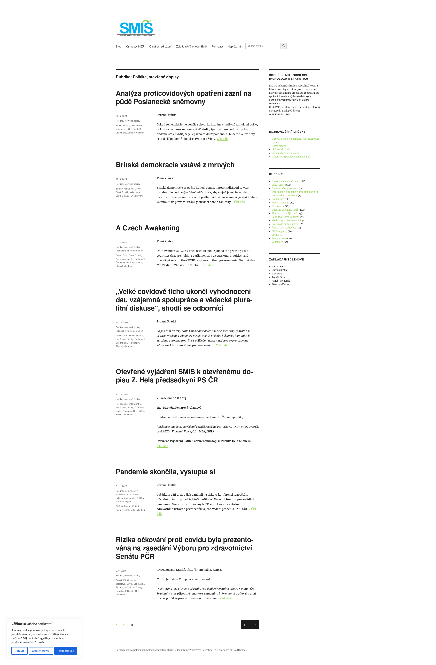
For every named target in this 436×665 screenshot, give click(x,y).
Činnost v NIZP (135, 46)
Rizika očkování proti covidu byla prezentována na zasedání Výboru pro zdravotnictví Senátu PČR (184, 547)
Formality (217, 46)
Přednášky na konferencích (129, 250)
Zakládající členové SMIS (191, 46)
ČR (135, 583)
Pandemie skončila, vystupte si (165, 471)
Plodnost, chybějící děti (284, 213)
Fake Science (279, 184)
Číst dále (222, 138)
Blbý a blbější (279, 146)
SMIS (118, 414)
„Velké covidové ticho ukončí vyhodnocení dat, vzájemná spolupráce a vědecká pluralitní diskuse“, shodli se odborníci (184, 299)
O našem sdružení (160, 46)
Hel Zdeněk (121, 403)
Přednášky (125, 262)
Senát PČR (132, 590)
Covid (138, 188)
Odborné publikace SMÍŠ (285, 209)
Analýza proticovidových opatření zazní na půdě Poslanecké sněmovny (183, 97)
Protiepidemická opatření (285, 224)
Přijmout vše (66, 650)
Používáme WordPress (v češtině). (195, 650)
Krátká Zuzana (123, 125)
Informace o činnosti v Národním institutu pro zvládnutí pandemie (127, 494)
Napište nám (235, 46)
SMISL (275, 234)
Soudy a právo (279, 238)
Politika (124, 342)
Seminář (137, 129)
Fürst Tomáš (122, 192)
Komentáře (278, 199)
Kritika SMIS (134, 403)
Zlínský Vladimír (135, 132)
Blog (118, 46)
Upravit (19, 650)
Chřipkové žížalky (281, 149)
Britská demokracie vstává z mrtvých (175, 164)
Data (125, 255)
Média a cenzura (280, 202)
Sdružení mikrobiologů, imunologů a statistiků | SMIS (145, 650)
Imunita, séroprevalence (285, 188)
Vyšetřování (137, 195)
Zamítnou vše (41, 650)
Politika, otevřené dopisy (128, 120)
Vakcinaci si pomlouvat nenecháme (291, 156)
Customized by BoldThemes (231, 650)
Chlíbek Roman (123, 506)
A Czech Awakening (148, 227)
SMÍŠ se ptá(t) (279, 231)
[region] (44, 638)
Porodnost (121, 590)
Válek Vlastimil (138, 509)
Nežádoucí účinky (124, 258)
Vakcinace (121, 132)
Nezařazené (278, 206)
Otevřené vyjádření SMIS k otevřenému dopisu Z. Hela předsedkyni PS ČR (184, 375)
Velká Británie (122, 195)
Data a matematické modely (287, 181)
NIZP (126, 509)
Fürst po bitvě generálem (285, 153)
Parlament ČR (129, 411)
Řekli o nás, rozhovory (284, 227)
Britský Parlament (125, 188)
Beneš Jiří (121, 580)
